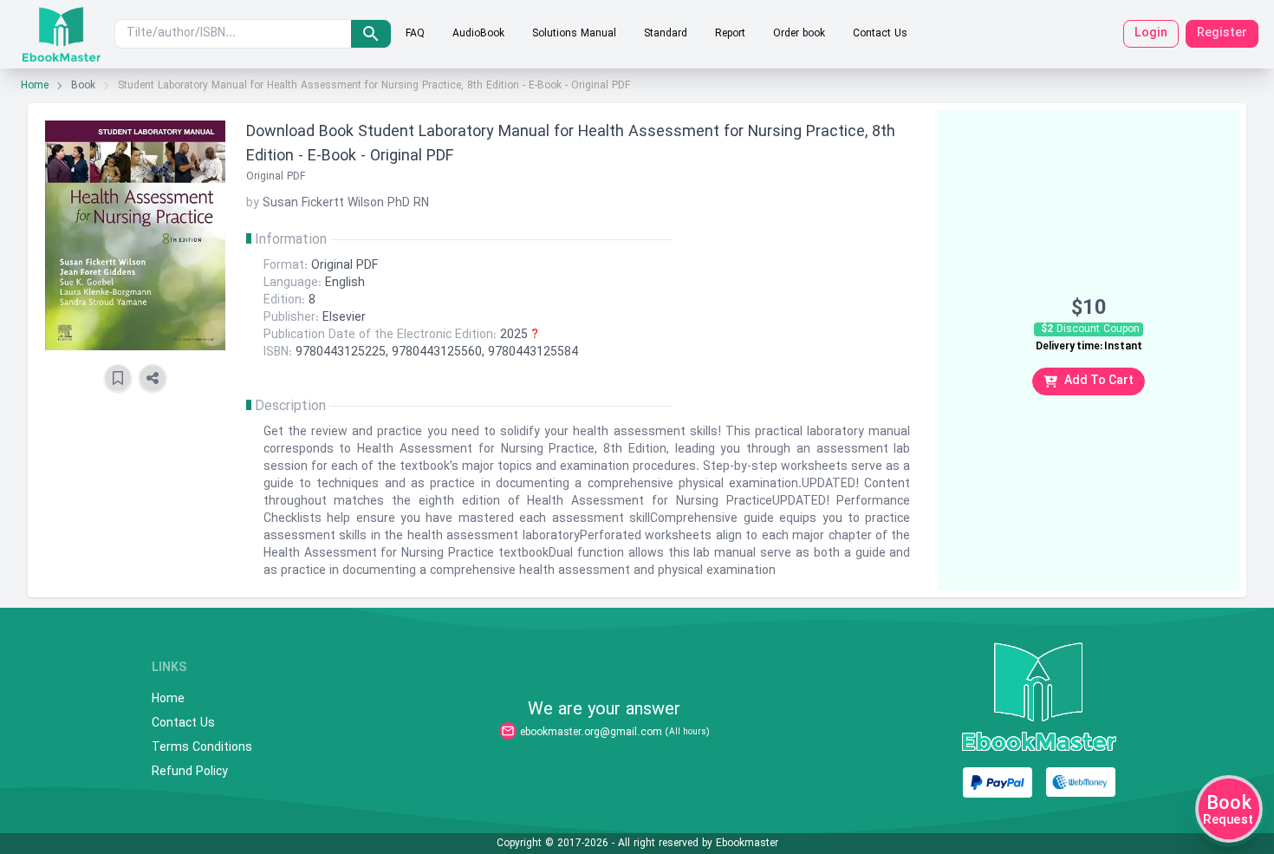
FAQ (415, 34)
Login (1150, 33)
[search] (371, 34)
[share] (152, 378)
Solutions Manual (574, 34)
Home (35, 86)
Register (1222, 33)
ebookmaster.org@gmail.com (591, 733)
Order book (799, 34)
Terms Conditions (202, 748)
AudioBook (478, 34)
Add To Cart (1099, 381)
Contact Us (880, 34)
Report (730, 34)
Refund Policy (190, 772)
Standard (665, 34)
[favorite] (118, 378)
